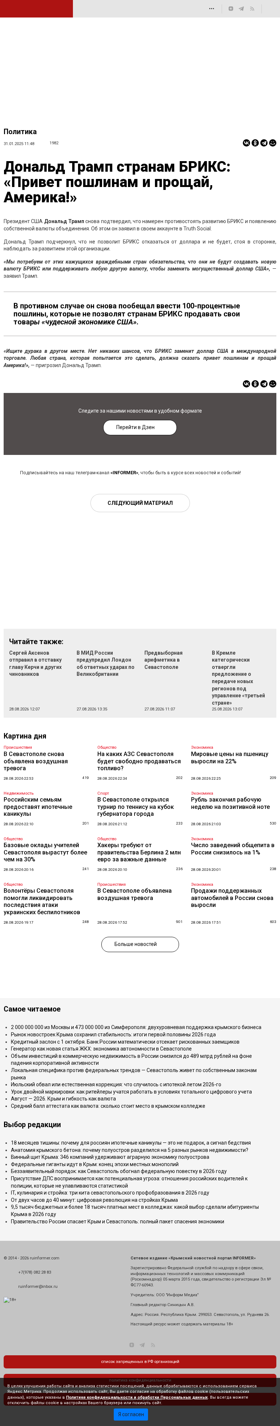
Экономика (202, 747)
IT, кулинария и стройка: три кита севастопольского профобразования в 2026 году (110, 1193)
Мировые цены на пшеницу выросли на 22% (229, 758)
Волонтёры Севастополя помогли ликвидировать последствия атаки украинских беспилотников (42, 901)
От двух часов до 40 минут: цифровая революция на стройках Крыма (94, 1200)
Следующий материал (140, 503)
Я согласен (131, 1414)
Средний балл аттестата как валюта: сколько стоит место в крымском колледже (108, 1106)
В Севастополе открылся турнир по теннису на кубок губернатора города (135, 806)
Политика (20, 132)
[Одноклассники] (255, 143)
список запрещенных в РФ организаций (140, 1361)
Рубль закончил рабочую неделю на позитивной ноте (230, 803)
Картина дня (25, 736)
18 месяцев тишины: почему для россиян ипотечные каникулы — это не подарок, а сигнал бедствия (131, 1143)
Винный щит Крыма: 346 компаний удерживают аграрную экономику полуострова (110, 1157)
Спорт (103, 793)
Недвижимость (19, 793)
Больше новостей (135, 944)
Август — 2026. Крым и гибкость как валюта (63, 1099)
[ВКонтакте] (246, 143)
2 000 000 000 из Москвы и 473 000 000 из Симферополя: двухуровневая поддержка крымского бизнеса (136, 1027)
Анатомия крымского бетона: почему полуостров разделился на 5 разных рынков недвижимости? (129, 1150)
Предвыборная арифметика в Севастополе (163, 660)
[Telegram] (264, 143)
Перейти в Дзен (135, 427)
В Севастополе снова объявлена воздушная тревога (36, 761)
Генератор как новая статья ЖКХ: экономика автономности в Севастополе (101, 1049)
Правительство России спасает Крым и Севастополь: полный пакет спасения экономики (117, 1221)
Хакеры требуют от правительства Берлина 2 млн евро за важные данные (139, 852)
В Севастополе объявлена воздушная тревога (134, 894)
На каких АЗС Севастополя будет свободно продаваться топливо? (139, 761)
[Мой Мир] (272, 143)
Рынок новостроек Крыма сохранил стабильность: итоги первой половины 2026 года (113, 1034)
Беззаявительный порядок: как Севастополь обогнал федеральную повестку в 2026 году (119, 1171)
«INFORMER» (124, 472)
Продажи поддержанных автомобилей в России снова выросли (232, 897)
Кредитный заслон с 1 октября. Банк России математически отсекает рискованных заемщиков (125, 1042)
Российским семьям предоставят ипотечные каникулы (38, 806)
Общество (106, 747)
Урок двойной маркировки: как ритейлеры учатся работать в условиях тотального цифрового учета (131, 1092)
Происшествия (18, 747)
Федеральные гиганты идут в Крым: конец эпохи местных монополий (95, 1164)
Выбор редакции (32, 1125)
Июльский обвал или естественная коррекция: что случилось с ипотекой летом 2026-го (116, 1084)
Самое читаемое (32, 1009)
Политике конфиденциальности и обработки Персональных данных (137, 1397)
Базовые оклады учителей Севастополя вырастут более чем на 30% (45, 852)
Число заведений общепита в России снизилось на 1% (233, 849)
